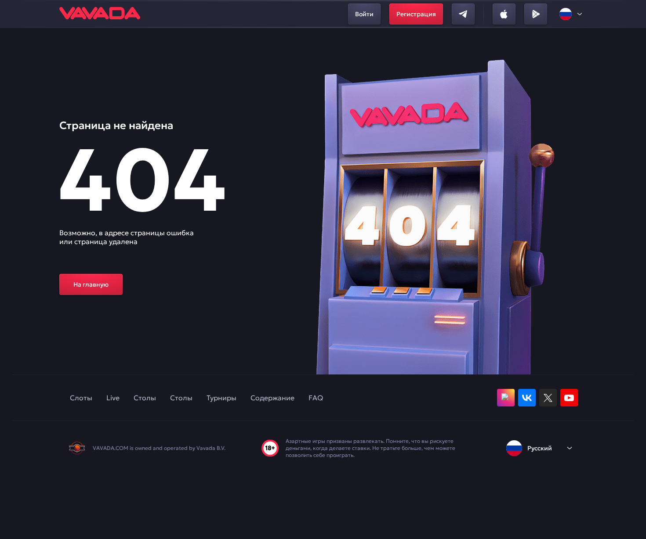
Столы (145, 397)
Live (113, 397)
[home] (99, 14)
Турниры (221, 397)
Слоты (81, 397)
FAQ (315, 397)
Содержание (272, 397)
